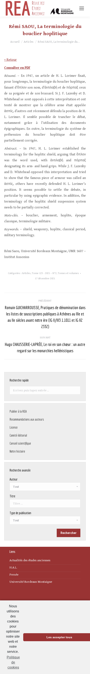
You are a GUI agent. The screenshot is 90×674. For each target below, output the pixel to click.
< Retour (10, 60)
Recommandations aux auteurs (27, 419)
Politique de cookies (13, 662)
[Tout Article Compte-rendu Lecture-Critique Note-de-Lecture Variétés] (45, 521)
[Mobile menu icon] (81, 8)
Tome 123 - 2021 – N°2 (44, 273)
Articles (26, 273)
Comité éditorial (18, 435)
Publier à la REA (18, 411)
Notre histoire (17, 451)
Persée (13, 574)
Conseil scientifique (20, 443)
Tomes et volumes (68, 273)
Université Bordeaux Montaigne (30, 582)
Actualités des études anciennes (29, 560)
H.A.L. (13, 567)
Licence (14, 427)
